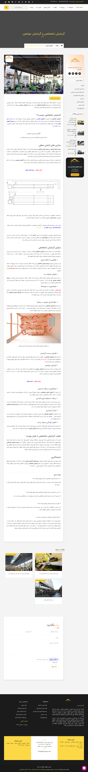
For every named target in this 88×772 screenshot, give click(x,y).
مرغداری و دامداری (79, 89)
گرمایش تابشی (49, 46)
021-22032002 (53, 1)
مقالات (57, 46)
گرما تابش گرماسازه (22, 708)
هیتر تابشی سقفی (29, 170)
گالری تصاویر (47, 7)
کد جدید (55, 662)
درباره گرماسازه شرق (22, 711)
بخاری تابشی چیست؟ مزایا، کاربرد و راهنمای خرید (71, 142)
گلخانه (82, 86)
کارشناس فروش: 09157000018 (44, 746)
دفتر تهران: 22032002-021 (44, 744)
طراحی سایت (31, 769)
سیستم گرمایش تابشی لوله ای (40, 711)
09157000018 (48, 228)
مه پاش (82, 99)
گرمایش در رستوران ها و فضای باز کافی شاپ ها (71, 131)
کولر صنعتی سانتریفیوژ (42, 708)
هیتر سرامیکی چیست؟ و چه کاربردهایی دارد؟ (72, 120)
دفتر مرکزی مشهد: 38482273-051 (44, 742)
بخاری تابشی (43, 359)
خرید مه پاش (44, 714)
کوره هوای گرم (80, 108)
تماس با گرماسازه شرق (21, 714)
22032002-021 (40, 228)
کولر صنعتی (81, 105)
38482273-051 (56, 228)
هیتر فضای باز (11, 268)
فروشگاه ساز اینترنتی (40, 769)
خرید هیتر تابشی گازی (72, 150)
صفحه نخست (79, 7)
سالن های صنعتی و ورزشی (77, 92)
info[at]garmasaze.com (44, 751)
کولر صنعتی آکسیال (42, 705)
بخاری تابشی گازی (49, 426)
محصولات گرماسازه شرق (21, 717)
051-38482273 (62, 1)
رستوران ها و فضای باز (78, 95)
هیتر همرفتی (30, 381)
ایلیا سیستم (57, 769)
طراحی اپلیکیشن (23, 769)
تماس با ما (38, 7)
